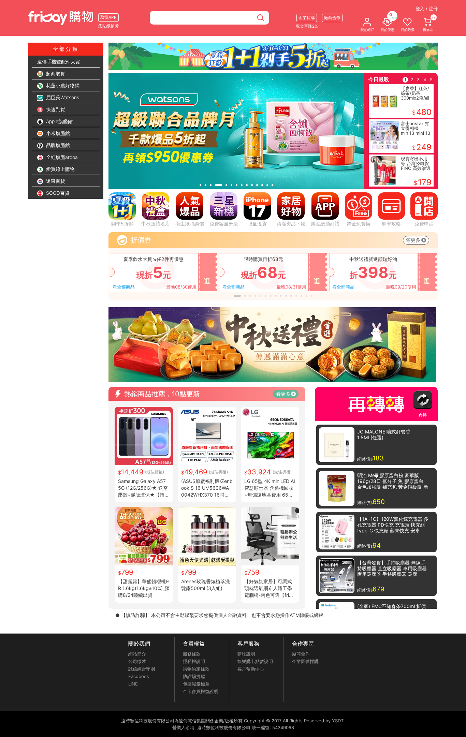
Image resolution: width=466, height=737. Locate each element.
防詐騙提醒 (194, 676)
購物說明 (246, 654)
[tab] (200, 185)
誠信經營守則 (141, 669)
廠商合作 (301, 654)
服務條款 (192, 654)
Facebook (138, 676)
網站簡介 (137, 654)
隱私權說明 (194, 661)
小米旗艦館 (57, 133)
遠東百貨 (55, 181)
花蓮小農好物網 (62, 85)
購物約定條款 (196, 669)
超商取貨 (55, 73)
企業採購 (306, 17)
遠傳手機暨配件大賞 (58, 61)
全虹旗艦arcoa (61, 157)
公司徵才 (137, 661)
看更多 (283, 394)
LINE (133, 684)
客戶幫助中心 (250, 669)
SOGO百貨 (57, 193)
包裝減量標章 (196, 684)
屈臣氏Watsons (62, 97)
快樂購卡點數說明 (255, 661)
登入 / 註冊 (427, 8)
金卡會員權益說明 (200, 691)
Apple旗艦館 (59, 121)
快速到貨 (55, 109)
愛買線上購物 (60, 169)
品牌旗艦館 (57, 145)
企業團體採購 (305, 661)
